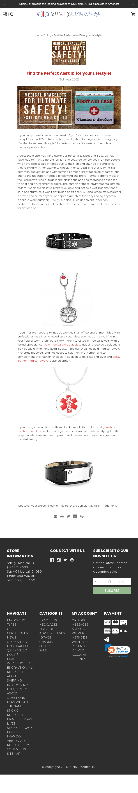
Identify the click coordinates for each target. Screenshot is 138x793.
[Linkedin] (75, 516)
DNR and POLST (81, 4)
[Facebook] (52, 560)
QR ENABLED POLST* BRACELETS (17, 655)
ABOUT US (14, 676)
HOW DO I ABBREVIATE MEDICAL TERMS (19, 741)
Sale (43, 650)
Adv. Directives (52, 633)
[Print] (62, 516)
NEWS (11, 637)
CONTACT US (16, 749)
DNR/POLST (48, 629)
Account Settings (79, 657)
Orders (78, 620)
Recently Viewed (79, 648)
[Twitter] (68, 516)
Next (133, 3)
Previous (4, 3)
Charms (46, 642)
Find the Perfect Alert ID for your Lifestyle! (69, 73)
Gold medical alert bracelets (62, 344)
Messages (80, 624)
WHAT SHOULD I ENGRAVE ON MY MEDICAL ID (20, 668)
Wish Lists (80, 642)
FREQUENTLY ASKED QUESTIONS (17, 693)
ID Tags (45, 637)
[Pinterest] (82, 516)
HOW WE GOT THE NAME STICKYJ (17, 706)
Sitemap (13, 753)
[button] (69, 27)
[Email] (55, 516)
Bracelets (48, 620)
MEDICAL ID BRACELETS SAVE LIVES (20, 719)
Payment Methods (79, 635)
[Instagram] (59, 560)
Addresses (81, 629)
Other (44, 646)
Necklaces (48, 624)
